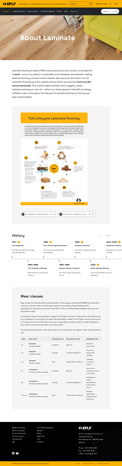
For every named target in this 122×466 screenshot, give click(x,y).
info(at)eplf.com (90, 454)
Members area (101, 4)
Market (59, 11)
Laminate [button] (6, 11)
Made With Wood (19, 11)
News (66, 11)
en (116, 4)
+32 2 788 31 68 (90, 448)
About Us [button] (73, 11)
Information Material (47, 11)
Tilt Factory (107, 463)
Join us (106, 11)
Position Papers (32, 11)
